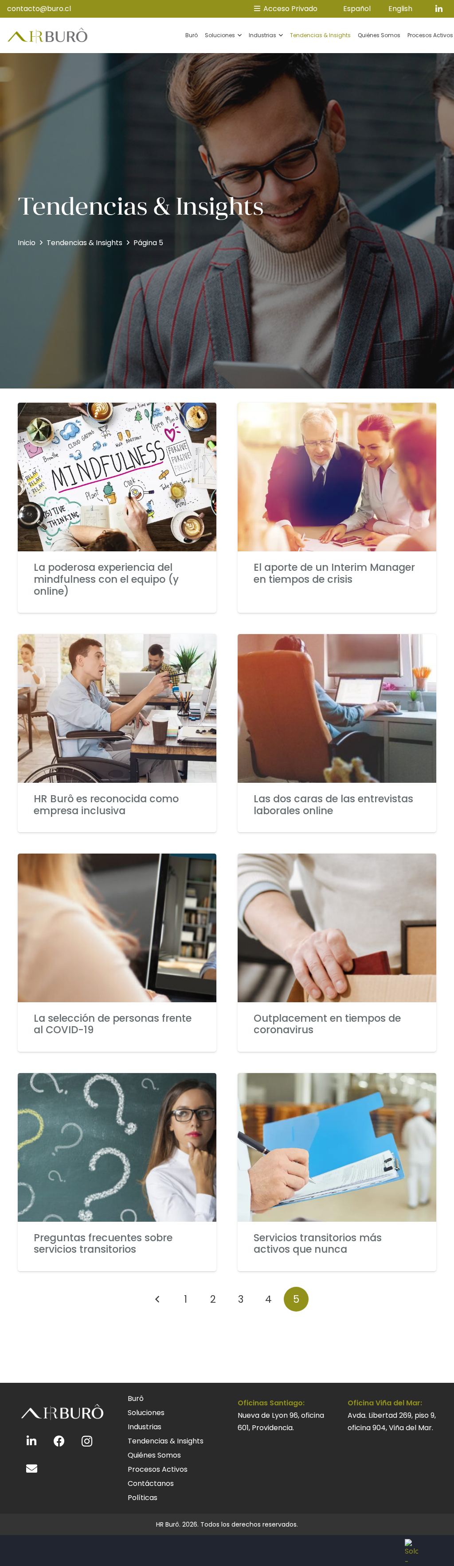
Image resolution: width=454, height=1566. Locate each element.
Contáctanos (151, 1483)
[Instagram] (87, 1441)
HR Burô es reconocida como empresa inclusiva (106, 805)
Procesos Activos (158, 1469)
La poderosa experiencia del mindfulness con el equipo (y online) (106, 579)
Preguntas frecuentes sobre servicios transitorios (103, 1244)
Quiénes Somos (154, 1455)
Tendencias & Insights (166, 1441)
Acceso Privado (289, 9)
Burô (136, 1398)
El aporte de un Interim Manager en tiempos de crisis (334, 573)
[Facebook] (60, 1441)
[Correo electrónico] (32, 1469)
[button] (238, 35)
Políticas (142, 1498)
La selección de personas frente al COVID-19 (113, 1024)
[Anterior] (157, 1299)
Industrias (144, 1427)
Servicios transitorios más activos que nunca (318, 1244)
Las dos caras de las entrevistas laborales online (333, 805)
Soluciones (146, 1413)
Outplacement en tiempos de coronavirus (327, 1024)
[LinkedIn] (439, 9)
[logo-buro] (47, 36)
